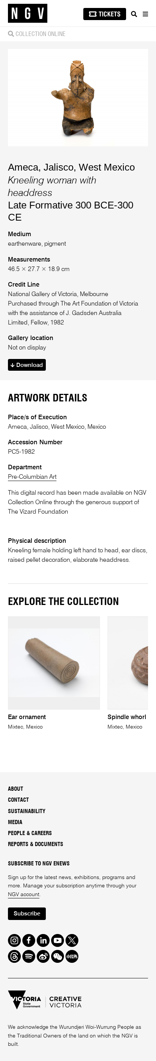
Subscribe (27, 914)
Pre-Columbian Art (32, 477)
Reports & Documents (35, 844)
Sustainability (26, 811)
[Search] (134, 14)
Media (15, 822)
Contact (18, 800)
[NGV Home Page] (27, 13)
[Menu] (145, 14)
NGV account (23, 894)
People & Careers (30, 833)
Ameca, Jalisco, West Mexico (71, 167)
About (15, 789)
